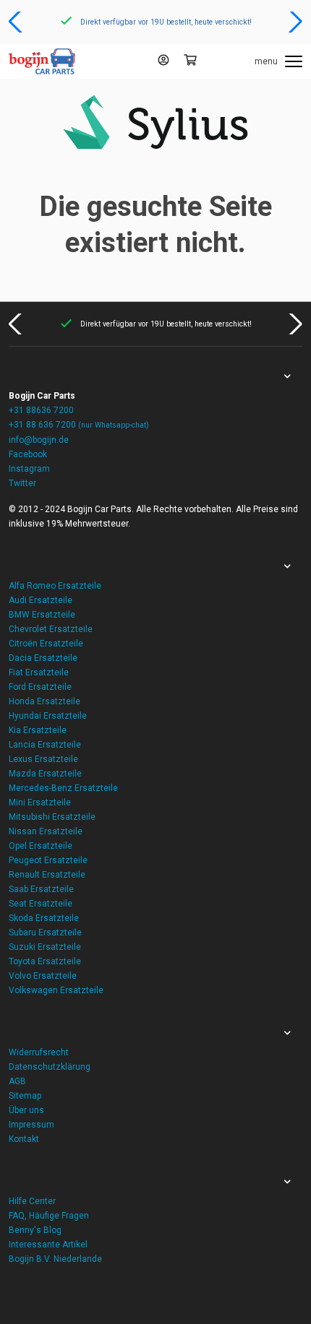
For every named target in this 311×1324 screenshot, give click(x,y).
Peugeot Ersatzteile (48, 860)
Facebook (28, 454)
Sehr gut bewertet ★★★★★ (246, 22)
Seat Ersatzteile (40, 904)
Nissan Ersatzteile (45, 831)
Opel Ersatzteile (40, 846)
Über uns (26, 1110)
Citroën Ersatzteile (46, 644)
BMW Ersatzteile (42, 615)
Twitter (22, 483)
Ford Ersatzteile (40, 687)
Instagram (29, 469)
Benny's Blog (35, 1230)
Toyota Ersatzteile (45, 961)
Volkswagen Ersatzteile (56, 990)
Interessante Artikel (48, 1244)
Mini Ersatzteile (40, 802)
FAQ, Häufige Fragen (49, 1216)
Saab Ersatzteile (41, 889)
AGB (17, 1081)
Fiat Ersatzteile (39, 672)
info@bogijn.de (39, 440)
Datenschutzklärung (49, 1067)
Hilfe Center (32, 1201)
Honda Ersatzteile (44, 701)
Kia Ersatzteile (38, 730)
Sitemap (25, 1096)
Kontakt (24, 1139)
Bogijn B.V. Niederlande (55, 1259)
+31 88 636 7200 (79, 425)
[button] (17, 22)
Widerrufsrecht (39, 1052)
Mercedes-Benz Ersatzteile (63, 788)
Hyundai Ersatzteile (48, 716)
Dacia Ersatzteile (43, 658)
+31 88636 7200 (41, 410)
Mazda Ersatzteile (45, 774)
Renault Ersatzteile (47, 875)
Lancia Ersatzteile (45, 745)
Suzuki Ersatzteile (45, 947)
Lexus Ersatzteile (43, 759)
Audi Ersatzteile (40, 600)
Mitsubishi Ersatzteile (52, 817)
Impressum (31, 1125)
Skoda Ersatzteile (44, 918)
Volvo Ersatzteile (43, 976)
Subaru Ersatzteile (45, 932)
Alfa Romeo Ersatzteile (55, 586)
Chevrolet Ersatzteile (51, 629)
